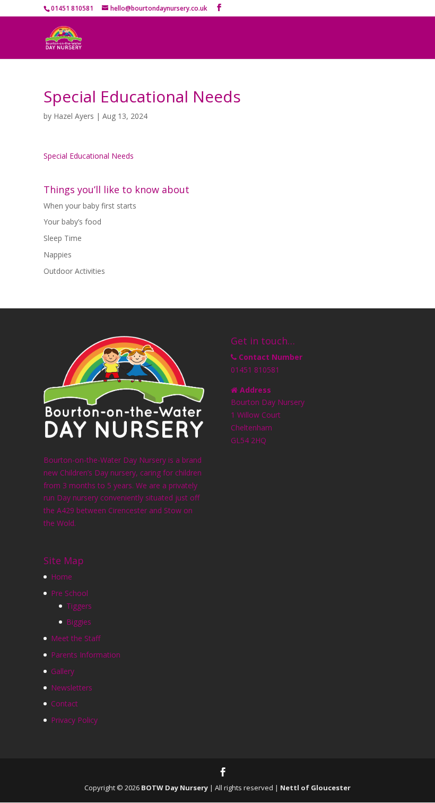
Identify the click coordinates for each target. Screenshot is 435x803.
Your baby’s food (72, 222)
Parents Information (85, 655)
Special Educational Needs (89, 156)
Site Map (64, 560)
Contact (64, 703)
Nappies (58, 254)
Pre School (69, 593)
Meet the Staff (75, 638)
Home (61, 577)
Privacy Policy (74, 720)
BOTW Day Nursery (174, 787)
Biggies (78, 622)
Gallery (62, 671)
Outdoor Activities (74, 271)
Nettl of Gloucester (315, 787)
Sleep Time (63, 238)
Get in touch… (263, 340)
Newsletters (71, 688)
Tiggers (79, 606)
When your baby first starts (90, 206)
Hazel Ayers (74, 116)
